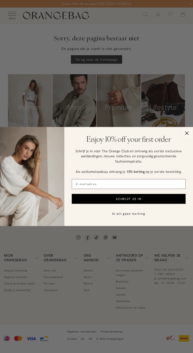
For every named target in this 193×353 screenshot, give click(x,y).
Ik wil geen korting (128, 214)
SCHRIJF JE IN (128, 199)
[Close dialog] (187, 133)
